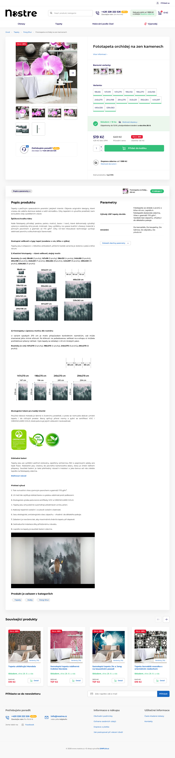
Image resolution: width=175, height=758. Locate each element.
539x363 (110, 107)
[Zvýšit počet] (101, 146)
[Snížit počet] (101, 150)
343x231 (133, 100)
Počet (96, 148)
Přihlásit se (165, 3)
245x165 (151, 92)
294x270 (122, 100)
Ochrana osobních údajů (105, 721)
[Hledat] (51, 13)
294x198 (110, 100)
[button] (72, 73)
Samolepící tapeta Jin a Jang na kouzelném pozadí (107, 667)
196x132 (129, 92)
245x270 (99, 100)
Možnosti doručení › (109, 164)
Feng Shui (27, 32)
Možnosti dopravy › (130, 122)
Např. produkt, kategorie (65, 13)
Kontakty (149, 721)
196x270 (140, 92)
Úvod (7, 32)
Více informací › (100, 54)
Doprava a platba (101, 727)
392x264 (145, 100)
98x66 (98, 92)
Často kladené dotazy (154, 716)
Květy (30, 600)
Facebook (29, 725)
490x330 (99, 107)
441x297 (156, 100)
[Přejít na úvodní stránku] (21, 13)
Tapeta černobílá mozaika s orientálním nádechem (148, 667)
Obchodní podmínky (103, 716)
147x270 (118, 92)
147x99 (107, 92)
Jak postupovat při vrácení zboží (108, 732)
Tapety (16, 32)
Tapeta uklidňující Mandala (22, 666)
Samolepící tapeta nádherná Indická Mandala (64, 667)
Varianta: (97, 85)
